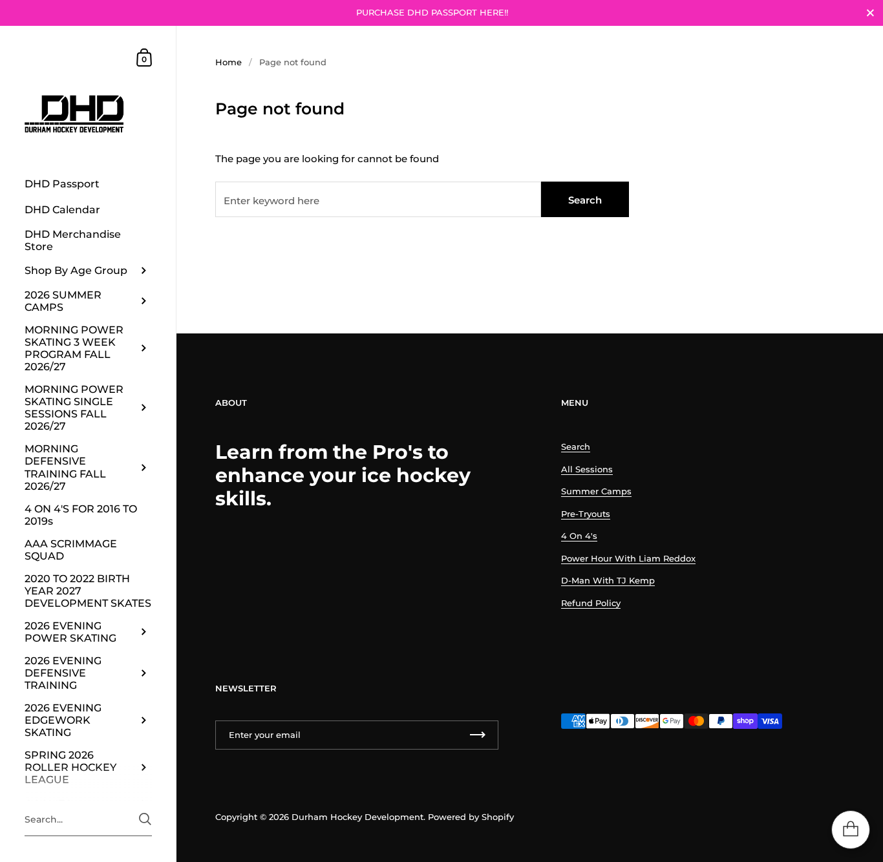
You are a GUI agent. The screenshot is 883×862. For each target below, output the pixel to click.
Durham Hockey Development (357, 817)
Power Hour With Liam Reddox (628, 558)
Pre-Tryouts (585, 514)
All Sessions (587, 469)
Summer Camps (596, 491)
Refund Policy (591, 603)
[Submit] (145, 819)
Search (585, 200)
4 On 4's (579, 536)
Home (228, 62)
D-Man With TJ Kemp (608, 580)
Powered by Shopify (471, 817)
